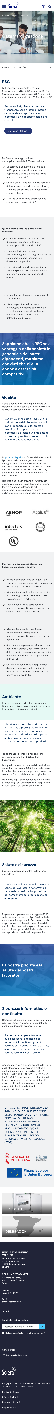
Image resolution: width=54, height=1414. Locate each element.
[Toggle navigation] (4, 6)
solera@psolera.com (11, 1301)
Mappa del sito (9, 1407)
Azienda (5, 15)
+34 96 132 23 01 (10, 1293)
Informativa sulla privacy (33, 1333)
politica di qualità (14, 457)
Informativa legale (10, 1397)
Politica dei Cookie (10, 1392)
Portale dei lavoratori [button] (17, 1355)
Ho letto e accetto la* (25, 1333)
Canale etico (8, 1349)
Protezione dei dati (11, 1402)
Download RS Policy (18, 130)
